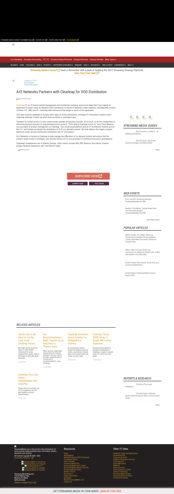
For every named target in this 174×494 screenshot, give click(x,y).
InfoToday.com (118, 461)
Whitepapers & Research (62, 65)
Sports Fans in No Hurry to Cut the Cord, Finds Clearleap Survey (27, 339)
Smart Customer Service (122, 470)
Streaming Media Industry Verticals (76, 468)
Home (22, 65)
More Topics (110, 59)
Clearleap (20, 105)
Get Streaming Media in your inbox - (87, 491)
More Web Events (153, 220)
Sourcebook (71, 40)
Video (86, 65)
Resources (95, 65)
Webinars (78, 65)
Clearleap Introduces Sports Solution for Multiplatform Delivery (78, 339)
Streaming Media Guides (72, 470)
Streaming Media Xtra (71, 463)
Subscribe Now (86, 176)
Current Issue (77, 184)
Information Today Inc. (22, 458)
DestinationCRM (119, 455)
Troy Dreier (30, 83)
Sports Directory (55, 40)
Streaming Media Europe (122, 474)
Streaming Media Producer (122, 476)
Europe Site (40, 40)
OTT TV (46, 59)
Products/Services (81, 59)
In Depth (47, 65)
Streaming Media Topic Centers (75, 466)
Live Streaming (16, 59)
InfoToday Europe (119, 463)
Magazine (68, 455)
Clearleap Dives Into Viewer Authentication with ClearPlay (28, 379)
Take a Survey (107, 65)
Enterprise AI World (120, 457)
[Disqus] (66, 225)
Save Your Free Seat (85, 73)
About (130, 65)
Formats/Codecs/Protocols (61, 59)
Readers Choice (69, 472)
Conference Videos (71, 459)
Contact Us (68, 482)
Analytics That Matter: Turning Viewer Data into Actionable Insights (140, 209)
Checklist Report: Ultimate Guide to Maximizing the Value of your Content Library (142, 395)
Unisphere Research (120, 478)
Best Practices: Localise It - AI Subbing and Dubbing (141, 132)
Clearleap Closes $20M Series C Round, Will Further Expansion (102, 339)
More (158, 150)
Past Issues (99, 184)
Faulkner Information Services (124, 459)
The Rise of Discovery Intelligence (138, 385)
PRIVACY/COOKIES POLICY (23, 483)
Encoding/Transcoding (32, 59)
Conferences (119, 65)
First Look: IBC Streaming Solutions (138, 199)
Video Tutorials (69, 461)
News (39, 65)
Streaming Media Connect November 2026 (16, 40)
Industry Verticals (96, 59)
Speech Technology (120, 472)
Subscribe (30, 65)
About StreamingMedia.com (74, 480)
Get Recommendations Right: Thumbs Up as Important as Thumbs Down (53, 340)
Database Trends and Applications (125, 453)
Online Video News (31, 85)
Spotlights (67, 478)
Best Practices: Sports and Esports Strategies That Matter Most (140, 141)
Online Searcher (119, 468)
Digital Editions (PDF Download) (76, 457)
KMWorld (116, 466)
